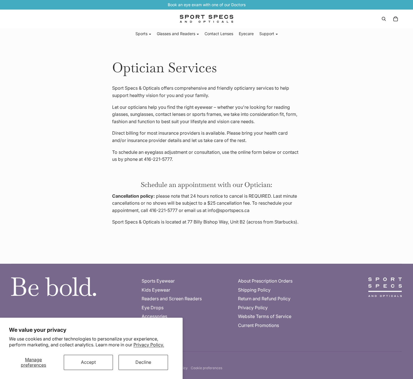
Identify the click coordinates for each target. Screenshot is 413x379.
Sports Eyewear (158, 281)
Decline (143, 362)
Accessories (154, 316)
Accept (88, 362)
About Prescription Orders (265, 281)
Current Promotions (258, 325)
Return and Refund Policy (264, 298)
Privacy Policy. (148, 345)
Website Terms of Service (264, 316)
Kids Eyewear (156, 290)
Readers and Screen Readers (172, 298)
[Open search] (384, 19)
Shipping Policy (254, 290)
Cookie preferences (206, 368)
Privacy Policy (253, 307)
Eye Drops (153, 307)
